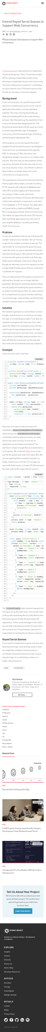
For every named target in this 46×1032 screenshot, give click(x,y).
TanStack (5, 709)
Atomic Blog (8, 968)
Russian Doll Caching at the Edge (15, 789)
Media (6, 1010)
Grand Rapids (9, 991)
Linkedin (10, 34)
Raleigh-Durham (10, 995)
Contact (7, 1006)
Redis (27, 451)
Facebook (7, 34)
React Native (7, 743)
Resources (8, 964)
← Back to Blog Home (11, 13)
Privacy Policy (9, 1014)
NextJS (5, 716)
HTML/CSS (6, 713)
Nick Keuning (17, 679)
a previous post (10, 71)
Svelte (4, 720)
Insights (7, 952)
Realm (4, 726)
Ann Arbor (7, 983)
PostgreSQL (6, 740)
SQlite (14, 212)
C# (3, 737)
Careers (7, 956)
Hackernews (14, 34)
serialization (18, 668)
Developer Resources (12, 972)
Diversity (7, 960)
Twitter (3, 34)
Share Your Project (22, 911)
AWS (4, 31)
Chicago (7, 987)
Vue (3, 733)
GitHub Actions (7, 723)
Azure (4, 730)
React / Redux (7, 747)
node (6, 668)
